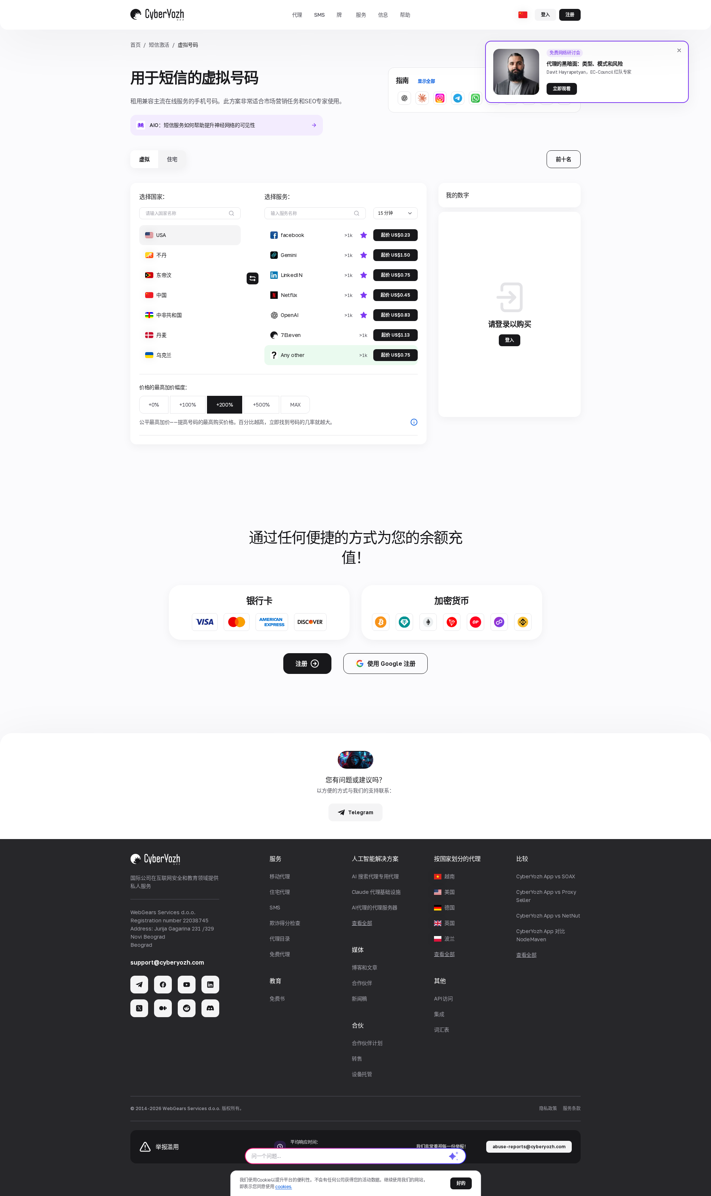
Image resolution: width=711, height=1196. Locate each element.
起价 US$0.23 (395, 235)
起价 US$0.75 (395, 275)
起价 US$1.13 (395, 335)
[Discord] (210, 1008)
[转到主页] (157, 15)
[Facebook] (163, 984)
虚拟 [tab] (144, 159)
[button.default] (454, 1156)
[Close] (679, 50)
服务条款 (572, 1108)
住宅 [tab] (172, 159)
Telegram (360, 812)
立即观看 (562, 88)
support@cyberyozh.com (167, 962)
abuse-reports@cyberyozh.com (529, 1146)
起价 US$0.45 (395, 295)
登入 (545, 14)
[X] (139, 1008)
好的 (461, 1183)
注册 (569, 14)
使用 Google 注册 (391, 663)
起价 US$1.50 (395, 255)
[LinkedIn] (210, 984)
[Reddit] (187, 1008)
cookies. (283, 1186)
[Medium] (163, 1008)
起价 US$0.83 (395, 315)
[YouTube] (187, 984)
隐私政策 (548, 1108)
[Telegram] (139, 984)
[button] (297, 15)
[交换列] (252, 278)
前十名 (563, 159)
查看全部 (444, 954)
